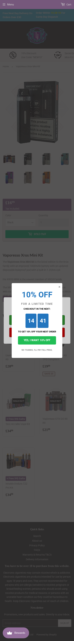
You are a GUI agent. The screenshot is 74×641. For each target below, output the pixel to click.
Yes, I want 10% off (37, 340)
